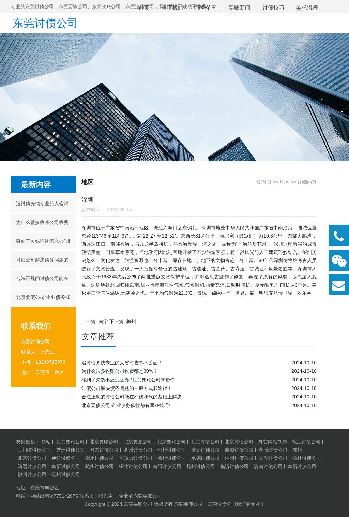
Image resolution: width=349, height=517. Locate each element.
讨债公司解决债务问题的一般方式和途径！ (42, 262)
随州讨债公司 (99, 466)
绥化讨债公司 (133, 466)
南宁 (103, 321)
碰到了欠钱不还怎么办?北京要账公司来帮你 (43, 243)
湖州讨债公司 (239, 458)
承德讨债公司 (205, 458)
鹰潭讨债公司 (239, 450)
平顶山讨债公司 (135, 458)
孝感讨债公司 (273, 450)
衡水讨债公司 (99, 458)
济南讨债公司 (268, 466)
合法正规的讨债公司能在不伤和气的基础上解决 (42, 281)
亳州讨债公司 (138, 450)
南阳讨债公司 (167, 466)
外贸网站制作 (272, 442)
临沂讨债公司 (234, 466)
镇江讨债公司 (306, 442)
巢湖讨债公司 (273, 458)
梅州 (131, 321)
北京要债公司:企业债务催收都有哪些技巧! (43, 300)
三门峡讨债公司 (34, 450)
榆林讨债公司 (306, 458)
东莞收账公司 (106, 6)
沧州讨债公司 (171, 450)
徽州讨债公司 (171, 458)
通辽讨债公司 (65, 458)
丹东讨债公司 (104, 450)
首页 (267, 182)
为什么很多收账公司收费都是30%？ (42, 225)
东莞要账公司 (73, 6)
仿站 (46, 442)
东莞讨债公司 (45, 23)
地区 (284, 182)
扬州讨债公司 (200, 466)
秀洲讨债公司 (70, 450)
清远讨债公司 (205, 450)
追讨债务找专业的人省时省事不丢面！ (42, 206)
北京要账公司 (70, 442)
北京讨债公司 (205, 442)
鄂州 (297, 450)
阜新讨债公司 (65, 466)
